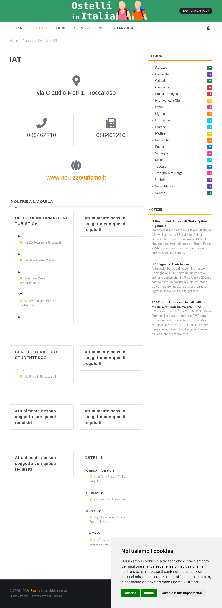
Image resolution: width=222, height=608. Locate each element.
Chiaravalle (94, 493)
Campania (162, 87)
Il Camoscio (95, 511)
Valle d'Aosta (164, 186)
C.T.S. (21, 370)
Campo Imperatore (100, 470)
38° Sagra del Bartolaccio (170, 264)
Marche (160, 127)
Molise (160, 133)
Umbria (160, 179)
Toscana (160, 166)
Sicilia (159, 160)
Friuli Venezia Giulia (169, 100)
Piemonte (162, 140)
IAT (19, 236)
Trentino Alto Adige (169, 173)
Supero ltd (37, 590)
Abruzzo (28, 40)
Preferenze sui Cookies (47, 596)
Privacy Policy (19, 596)
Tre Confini (94, 533)
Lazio (159, 107)
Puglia (159, 146)
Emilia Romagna (166, 94)
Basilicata (162, 74)
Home (14, 40)
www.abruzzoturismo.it (76, 177)
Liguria (160, 114)
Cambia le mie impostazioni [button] (182, 593)
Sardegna (161, 153)
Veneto (160, 193)
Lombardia (162, 120)
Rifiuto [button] (149, 593)
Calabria (160, 80)
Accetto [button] (130, 593)
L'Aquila (43, 40)
